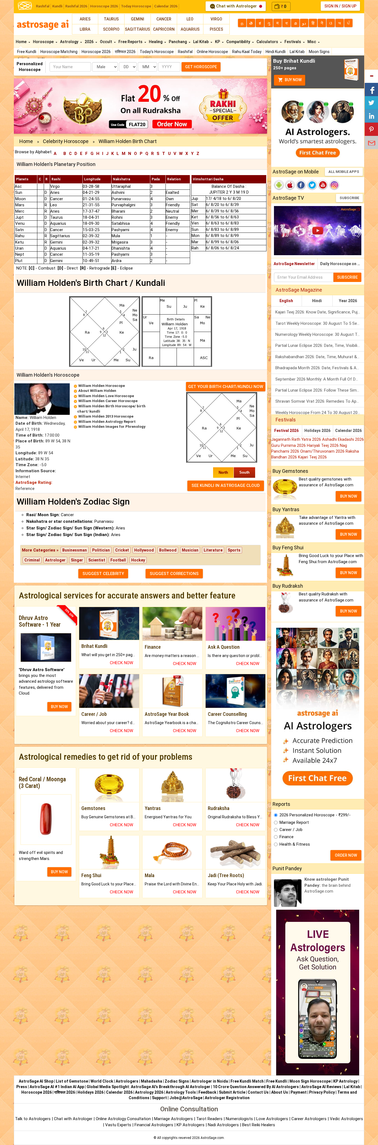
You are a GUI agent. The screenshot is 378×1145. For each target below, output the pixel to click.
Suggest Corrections (174, 573)
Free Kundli (26, 51)
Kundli (57, 6)
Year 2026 (348, 301)
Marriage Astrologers (174, 1118)
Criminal (32, 560)
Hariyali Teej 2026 (323, 445)
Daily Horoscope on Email (342, 264)
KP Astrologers (191, 1124)
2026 (89, 41)
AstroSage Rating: (33, 482)
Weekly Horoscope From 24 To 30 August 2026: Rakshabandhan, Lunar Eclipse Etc (319, 412)
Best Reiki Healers (258, 1124)
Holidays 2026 (317, 430)
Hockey (138, 560)
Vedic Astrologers (346, 1118)
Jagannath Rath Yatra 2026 (296, 439)
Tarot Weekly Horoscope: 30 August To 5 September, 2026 (319, 323)
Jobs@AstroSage (185, 1098)
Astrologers (127, 1081)
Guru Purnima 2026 (289, 445)
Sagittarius (137, 29)
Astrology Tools (181, 1092)
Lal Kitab (297, 51)
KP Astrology (345, 1081)
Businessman (74, 550)
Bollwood (168, 550)
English (286, 301)
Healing (156, 41)
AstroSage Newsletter (294, 264)
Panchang (178, 41)
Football (118, 560)
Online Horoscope (212, 51)
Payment (299, 1092)
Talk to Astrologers (33, 1118)
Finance (286, 836)
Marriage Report (294, 822)
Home (21, 41)
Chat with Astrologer (236, 6)
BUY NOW (59, 707)
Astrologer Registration (227, 1098)
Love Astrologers (272, 1118)
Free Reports (130, 41)
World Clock (101, 1081)
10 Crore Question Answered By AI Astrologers (256, 1087)
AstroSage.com (212, 1138)
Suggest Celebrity (103, 573)
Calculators (268, 41)
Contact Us (258, 1092)
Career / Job (290, 829)
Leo (190, 19)
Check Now (121, 662)
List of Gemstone (72, 1081)
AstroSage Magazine (299, 290)
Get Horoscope (201, 67)
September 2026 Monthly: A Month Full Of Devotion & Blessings (319, 379)
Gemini (137, 19)
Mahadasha (151, 1081)
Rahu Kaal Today (247, 51)
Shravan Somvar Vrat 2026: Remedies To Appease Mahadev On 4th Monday (319, 401)
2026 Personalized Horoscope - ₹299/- (315, 814)
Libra (85, 29)
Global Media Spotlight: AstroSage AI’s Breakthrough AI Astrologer (148, 1087)
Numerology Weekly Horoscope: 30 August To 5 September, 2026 (319, 334)
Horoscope (44, 41)
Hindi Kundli (276, 51)
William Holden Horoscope (101, 386)
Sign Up (348, 6)
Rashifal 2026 (76, 6)
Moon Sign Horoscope (310, 1081)
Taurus (111, 19)
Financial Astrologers (153, 1124)
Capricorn (164, 29)
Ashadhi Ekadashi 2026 (343, 439)
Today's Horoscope (157, 51)
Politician (101, 550)
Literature (213, 550)
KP (218, 41)
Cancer (163, 19)
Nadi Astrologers (223, 1124)
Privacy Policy (322, 1092)
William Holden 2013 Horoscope (105, 416)
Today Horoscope (136, 6)
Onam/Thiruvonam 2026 (323, 451)
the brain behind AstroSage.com (327, 885)
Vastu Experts (118, 1124)
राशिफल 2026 (125, 51)
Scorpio (111, 29)
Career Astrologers (309, 1118)
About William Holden (97, 391)
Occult (106, 41)
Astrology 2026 (149, 1092)
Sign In (331, 6)
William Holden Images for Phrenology (112, 426)
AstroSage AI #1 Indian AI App (57, 1087)
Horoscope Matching (58, 51)
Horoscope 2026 (104, 6)
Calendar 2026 (165, 6)
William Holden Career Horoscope (108, 401)
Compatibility (238, 41)
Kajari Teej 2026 (312, 457)
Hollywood (144, 550)
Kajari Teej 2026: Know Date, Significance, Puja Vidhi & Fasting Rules (319, 312)
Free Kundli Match (247, 1081)
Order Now (346, 855)
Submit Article (232, 1092)
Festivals (293, 41)
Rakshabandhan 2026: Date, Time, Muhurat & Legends (319, 356)
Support (159, 1098)
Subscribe (349, 198)
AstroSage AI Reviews (321, 1087)
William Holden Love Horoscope (106, 396)
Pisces (216, 29)
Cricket (122, 550)
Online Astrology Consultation (124, 1118)
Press (21, 1087)
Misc (312, 41)
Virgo (216, 19)
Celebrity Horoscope (66, 141)
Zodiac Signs (177, 1081)
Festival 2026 (286, 430)
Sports (234, 550)
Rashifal (42, 6)
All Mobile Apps (343, 172)
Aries (85, 19)
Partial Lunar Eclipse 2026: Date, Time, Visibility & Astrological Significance (319, 345)
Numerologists (240, 1118)
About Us (279, 1092)
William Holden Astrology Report (107, 422)
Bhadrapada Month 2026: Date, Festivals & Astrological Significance (319, 367)
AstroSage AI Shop (36, 1081)
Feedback (207, 1092)
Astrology (69, 41)
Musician (190, 550)
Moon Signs (319, 51)
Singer (77, 560)
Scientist (96, 560)
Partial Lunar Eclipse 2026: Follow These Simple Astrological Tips (319, 390)
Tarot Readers (210, 1118)
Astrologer (55, 560)
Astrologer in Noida (209, 1081)
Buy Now (293, 80)
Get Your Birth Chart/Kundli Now (225, 386)
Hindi (317, 301)
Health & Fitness (294, 844)
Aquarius (190, 29)
